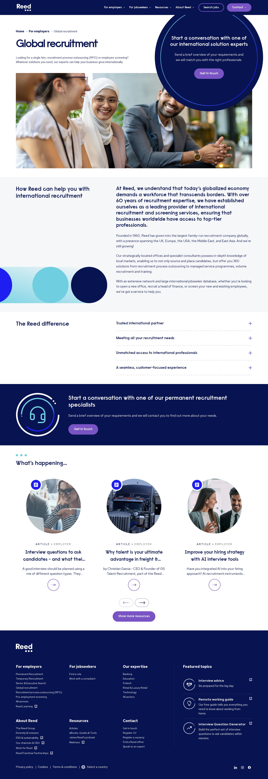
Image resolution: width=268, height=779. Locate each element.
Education (129, 678)
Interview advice (211, 680)
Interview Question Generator (222, 724)
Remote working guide (216, 699)
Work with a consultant (82, 678)
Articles (73, 728)
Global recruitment (26, 687)
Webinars (74, 742)
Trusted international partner (140, 323)
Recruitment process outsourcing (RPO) (39, 692)
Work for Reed (24, 748)
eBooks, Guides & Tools (83, 732)
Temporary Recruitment (29, 678)
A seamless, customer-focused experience (151, 368)
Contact (237, 7)
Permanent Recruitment (29, 674)
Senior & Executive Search (31, 683)
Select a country (97, 767)
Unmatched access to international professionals (156, 353)
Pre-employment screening (31, 697)
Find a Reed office (133, 742)
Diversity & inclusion (27, 732)
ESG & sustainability (27, 737)
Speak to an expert (134, 746)
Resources (161, 7)
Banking (127, 674)
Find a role (75, 674)
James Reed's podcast (82, 737)
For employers (113, 7)
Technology (130, 692)
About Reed (183, 7)
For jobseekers (138, 7)
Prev (126, 603)
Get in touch (130, 728)
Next (142, 603)
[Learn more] (235, 767)
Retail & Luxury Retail (135, 687)
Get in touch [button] (209, 73)
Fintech (127, 683)
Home (20, 31)
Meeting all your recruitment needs (145, 338)
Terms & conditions (65, 767)
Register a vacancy (133, 737)
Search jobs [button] (211, 7)
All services (22, 701)
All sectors (129, 697)
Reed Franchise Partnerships (32, 753)
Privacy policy (24, 767)
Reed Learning (24, 706)
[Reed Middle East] (24, 7)
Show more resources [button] (134, 616)
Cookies (43, 767)
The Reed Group (25, 728)
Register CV (129, 732)
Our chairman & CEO (28, 743)
